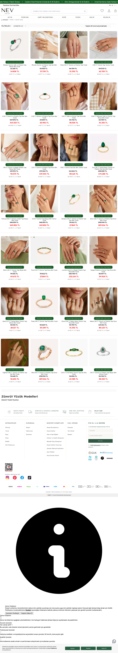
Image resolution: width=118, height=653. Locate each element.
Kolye (6, 438)
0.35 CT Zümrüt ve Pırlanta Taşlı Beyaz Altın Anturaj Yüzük (103, 373)
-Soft (49, 495)
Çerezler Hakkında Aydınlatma (55, 448)
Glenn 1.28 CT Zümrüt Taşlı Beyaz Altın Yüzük (14, 270)
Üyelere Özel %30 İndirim (14, 62)
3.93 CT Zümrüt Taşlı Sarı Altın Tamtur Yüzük (73, 167)
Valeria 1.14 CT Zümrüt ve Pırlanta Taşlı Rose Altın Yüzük (103, 322)
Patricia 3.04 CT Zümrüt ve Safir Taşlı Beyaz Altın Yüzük (14, 219)
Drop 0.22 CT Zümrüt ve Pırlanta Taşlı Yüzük (73, 65)
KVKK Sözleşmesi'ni (95, 445)
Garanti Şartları (51, 431)
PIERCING (25, 17)
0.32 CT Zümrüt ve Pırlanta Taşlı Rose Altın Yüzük (44, 117)
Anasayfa (5, 19)
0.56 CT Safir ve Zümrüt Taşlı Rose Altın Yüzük (74, 117)
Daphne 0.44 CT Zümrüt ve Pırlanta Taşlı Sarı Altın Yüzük (15, 373)
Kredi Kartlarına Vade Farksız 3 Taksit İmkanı (85, 2)
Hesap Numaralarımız (53, 427)
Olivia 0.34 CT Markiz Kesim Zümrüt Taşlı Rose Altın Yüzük (73, 322)
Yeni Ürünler (71, 431)
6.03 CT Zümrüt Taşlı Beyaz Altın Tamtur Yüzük (44, 219)
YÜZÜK (77, 17)
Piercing (7, 427)
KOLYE (92, 17)
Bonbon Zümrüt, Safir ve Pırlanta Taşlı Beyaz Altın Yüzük (14, 65)
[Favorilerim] (102, 10)
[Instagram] (7, 477)
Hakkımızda (29, 431)
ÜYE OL (100, 441)
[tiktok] (29, 477)
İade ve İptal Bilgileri (52, 434)
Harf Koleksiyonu (10, 445)
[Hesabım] (109, 10)
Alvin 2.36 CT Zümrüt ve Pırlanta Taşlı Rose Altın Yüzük (103, 219)
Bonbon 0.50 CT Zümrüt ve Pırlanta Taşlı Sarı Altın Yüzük (73, 219)
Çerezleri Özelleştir (12, 613)
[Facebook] (22, 477)
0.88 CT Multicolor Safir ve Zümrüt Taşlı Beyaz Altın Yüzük (103, 117)
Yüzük (7, 431)
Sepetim (70, 434)
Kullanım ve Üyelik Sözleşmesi (55, 438)
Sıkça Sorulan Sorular (53, 455)
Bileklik (7, 441)
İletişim (28, 427)
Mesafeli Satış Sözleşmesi (54, 441)
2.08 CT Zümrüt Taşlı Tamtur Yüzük (103, 65)
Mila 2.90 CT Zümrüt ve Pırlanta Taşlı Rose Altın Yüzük (44, 373)
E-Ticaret (53, 495)
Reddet (28, 610)
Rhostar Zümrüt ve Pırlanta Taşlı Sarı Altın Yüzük (44, 65)
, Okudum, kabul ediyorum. (98, 446)
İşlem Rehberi (50, 452)
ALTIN (10, 17)
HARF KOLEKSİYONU (45, 17)
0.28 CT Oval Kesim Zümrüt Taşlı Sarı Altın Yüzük (74, 373)
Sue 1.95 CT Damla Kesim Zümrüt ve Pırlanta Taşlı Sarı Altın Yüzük (103, 168)
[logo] (7, 11)
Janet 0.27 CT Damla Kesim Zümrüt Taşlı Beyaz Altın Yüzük (14, 322)
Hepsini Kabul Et (27, 613)
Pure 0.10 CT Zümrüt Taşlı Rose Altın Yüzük (44, 270)
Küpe (6, 434)
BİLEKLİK (106, 17)
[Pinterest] (14, 477)
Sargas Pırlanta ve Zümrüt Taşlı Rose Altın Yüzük (103, 270)
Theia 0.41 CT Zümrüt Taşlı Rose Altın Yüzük (44, 321)
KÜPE (64, 17)
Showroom (29, 434)
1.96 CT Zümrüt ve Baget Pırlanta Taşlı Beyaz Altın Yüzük (14, 168)
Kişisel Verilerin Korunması (54, 445)
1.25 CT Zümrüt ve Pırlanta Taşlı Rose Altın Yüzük (44, 168)
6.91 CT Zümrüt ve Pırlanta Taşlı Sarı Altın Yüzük (14, 117)
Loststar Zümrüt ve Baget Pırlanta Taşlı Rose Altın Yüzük (74, 270)
